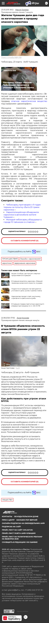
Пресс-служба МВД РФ (11, 57)
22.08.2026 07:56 (8, 318)
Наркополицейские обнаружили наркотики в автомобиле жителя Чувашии (21, 214)
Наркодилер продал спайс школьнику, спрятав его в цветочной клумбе (26, 297)
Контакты (7, 516)
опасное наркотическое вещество (29, 101)
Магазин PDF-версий (26, 520)
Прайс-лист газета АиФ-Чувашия (18, 533)
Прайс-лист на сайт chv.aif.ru (17, 530)
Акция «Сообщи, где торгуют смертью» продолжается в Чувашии (25, 274)
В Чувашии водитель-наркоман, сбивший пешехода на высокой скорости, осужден (26, 282)
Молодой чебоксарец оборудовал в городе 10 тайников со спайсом (23, 220)
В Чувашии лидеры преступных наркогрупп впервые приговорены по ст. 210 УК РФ (27, 305)
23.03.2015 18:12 (7, 10)
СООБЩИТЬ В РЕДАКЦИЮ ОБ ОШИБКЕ (19, 542)
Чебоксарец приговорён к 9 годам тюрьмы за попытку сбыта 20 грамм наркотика (22, 207)
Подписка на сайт (11, 527)
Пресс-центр (8, 520)
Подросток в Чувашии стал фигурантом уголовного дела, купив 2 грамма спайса (26, 290)
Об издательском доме (26, 516)
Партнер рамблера (22, 611)
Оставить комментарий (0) (24, 241)
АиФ (18, 368)
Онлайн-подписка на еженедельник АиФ (23, 523)
